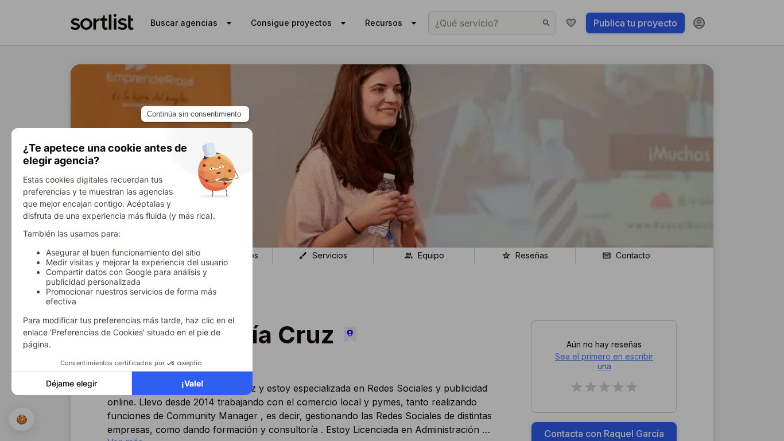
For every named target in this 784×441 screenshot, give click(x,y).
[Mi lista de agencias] (571, 23)
